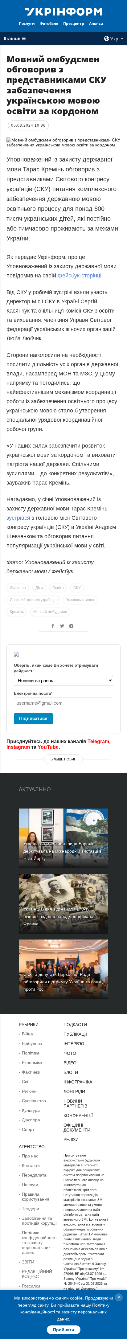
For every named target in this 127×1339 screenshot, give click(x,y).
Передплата (34, 1175)
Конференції (78, 1115)
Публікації (75, 1034)
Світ (26, 1081)
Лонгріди (74, 1091)
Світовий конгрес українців (33, 600)
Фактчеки (31, 1072)
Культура (31, 1110)
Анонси (96, 23)
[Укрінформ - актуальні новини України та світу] (63, 11)
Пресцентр (73, 23)
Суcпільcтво (34, 1100)
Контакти (31, 1165)
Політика (30, 1052)
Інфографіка (77, 1081)
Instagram (18, 747)
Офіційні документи (76, 1127)
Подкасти (75, 1024)
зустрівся (18, 518)
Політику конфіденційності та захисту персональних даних (64, 1312)
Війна (27, 1033)
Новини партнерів (75, 1103)
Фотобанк (49, 23)
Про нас (30, 1155)
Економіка (32, 1062)
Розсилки (31, 1286)
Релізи (71, 1139)
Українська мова (80, 600)
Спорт (28, 1129)
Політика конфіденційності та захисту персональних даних (39, 1242)
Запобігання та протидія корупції (39, 1221)
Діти (39, 588)
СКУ (77, 588)
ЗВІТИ (28, 1261)
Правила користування (35, 1197)
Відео (69, 1062)
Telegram (98, 741)
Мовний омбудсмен (50, 612)
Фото (69, 1053)
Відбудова (32, 1043)
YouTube (48, 747)
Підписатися (33, 718)
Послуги (27, 23)
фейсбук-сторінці (79, 275)
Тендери (30, 1208)
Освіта (58, 588)
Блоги (70, 1072)
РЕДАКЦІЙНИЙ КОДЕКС (37, 1274)
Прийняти (63, 1329)
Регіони (29, 1091)
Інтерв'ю (73, 1043)
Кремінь (17, 612)
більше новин (63, 759)
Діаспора (18, 588)
